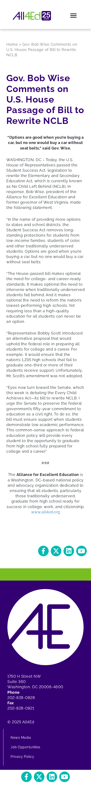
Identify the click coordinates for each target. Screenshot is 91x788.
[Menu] (73, 15)
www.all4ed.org (45, 512)
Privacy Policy (22, 757)
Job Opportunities (25, 747)
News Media (21, 738)
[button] (43, 551)
